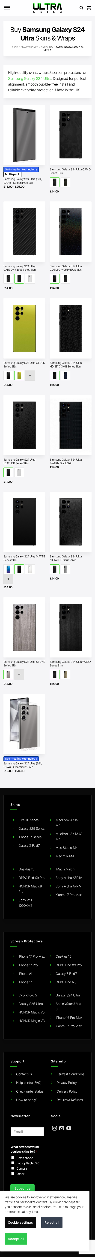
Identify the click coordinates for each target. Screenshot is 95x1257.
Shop (15, 47)
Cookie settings (20, 1222)
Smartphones (29, 47)
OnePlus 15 (26, 869)
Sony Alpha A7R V (68, 886)
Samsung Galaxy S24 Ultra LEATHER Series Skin (19, 461)
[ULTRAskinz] (47, 8)
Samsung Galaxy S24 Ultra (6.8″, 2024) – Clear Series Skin (22, 765)
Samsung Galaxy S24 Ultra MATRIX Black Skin (66, 461)
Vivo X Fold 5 (27, 995)
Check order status (29, 1091)
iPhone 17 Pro (28, 965)
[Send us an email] (61, 1128)
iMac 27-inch (65, 869)
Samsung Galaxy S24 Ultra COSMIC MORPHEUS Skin (66, 268)
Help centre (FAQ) (29, 1083)
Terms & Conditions (70, 1074)
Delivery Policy (67, 1091)
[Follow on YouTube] (68, 1128)
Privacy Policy (67, 1083)
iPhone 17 (25, 982)
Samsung (47, 47)
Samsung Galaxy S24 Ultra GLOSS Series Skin (24, 364)
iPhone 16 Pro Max (69, 1017)
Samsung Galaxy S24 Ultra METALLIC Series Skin (66, 558)
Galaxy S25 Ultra (30, 1004)
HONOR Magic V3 (31, 1021)
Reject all (52, 1222)
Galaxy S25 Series (31, 828)
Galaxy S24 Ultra (68, 995)
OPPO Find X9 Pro (31, 878)
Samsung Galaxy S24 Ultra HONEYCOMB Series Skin (66, 364)
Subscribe (23, 1188)
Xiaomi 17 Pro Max (69, 895)
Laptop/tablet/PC (28, 1163)
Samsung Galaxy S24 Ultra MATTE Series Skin (24, 558)
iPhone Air (25, 974)
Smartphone (25, 1158)
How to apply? (26, 1100)
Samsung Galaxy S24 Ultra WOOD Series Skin (70, 663)
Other (20, 1174)
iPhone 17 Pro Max (31, 956)
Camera (22, 1168)
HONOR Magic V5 (31, 1012)
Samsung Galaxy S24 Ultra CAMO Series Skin (70, 171)
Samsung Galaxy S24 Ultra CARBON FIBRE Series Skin (19, 268)
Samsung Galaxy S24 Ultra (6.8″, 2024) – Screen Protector (22, 180)
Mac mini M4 (65, 856)
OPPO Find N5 (66, 982)
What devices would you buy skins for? (25, 1149)
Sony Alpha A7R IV (69, 878)
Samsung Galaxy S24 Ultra (29, 78)
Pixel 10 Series (28, 820)
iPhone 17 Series (29, 837)
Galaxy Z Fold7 (29, 845)
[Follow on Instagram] (54, 1128)
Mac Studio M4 (67, 847)
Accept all (16, 1239)
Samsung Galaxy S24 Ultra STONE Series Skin (24, 663)
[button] (6, 8)
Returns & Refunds (70, 1100)
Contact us (24, 1074)
